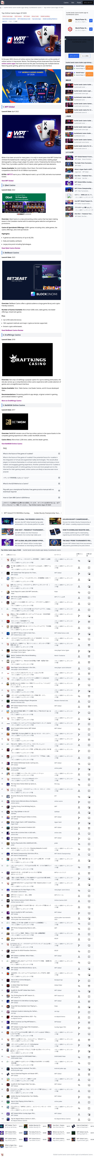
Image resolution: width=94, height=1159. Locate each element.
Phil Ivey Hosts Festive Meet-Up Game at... (24, 784)
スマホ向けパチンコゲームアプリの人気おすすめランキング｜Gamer (31, 723)
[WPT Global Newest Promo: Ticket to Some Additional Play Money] (69, 158)
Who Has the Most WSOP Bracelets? (22, 938)
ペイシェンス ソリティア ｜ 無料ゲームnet (23, 1079)
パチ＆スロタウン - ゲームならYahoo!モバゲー (24, 778)
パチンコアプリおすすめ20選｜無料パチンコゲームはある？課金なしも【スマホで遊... (30, 1033)
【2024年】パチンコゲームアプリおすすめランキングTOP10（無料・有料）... (31, 973)
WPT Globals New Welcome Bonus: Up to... (24, 968)
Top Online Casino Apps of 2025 (53, 7)
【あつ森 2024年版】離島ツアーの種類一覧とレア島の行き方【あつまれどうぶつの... (31, 711)
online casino (15, 803)
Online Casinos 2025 (17, 902)
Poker (79, 3)
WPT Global (10, 107)
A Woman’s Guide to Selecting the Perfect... (24, 1011)
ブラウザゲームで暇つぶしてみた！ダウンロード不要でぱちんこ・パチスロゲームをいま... (30, 1090)
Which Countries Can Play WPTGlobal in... (23, 1022)
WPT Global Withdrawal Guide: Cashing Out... (25, 763)
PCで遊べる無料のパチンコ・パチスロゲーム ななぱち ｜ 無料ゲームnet (31, 566)
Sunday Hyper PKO (17, 1029)
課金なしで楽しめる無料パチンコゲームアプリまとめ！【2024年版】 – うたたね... (31, 615)
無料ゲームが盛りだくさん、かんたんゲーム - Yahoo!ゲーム (28, 1039)
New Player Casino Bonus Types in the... (23, 650)
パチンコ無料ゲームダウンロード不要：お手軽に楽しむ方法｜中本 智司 (31, 750)
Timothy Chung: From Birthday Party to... (23, 806)
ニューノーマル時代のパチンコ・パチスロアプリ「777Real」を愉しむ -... (30, 757)
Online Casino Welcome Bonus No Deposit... (24, 801)
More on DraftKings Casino (11, 401)
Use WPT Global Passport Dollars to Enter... (24, 817)
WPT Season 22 (15, 997)
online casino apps (8, 64)
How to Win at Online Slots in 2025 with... (23, 832)
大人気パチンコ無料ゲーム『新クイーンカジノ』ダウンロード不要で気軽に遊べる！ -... (30, 644)
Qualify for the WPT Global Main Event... (23, 990)
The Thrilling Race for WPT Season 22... (23, 995)
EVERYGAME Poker (16, 1058)
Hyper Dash (78, 172)
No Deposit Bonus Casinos (19, 1120)
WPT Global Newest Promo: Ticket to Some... (24, 706)
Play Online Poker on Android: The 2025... (23, 1068)
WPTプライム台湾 (16, 599)
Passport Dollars (86, 203)
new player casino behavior (19, 669)
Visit (3, 181)
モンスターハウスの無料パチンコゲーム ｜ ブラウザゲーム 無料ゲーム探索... (30, 603)
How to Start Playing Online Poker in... (22, 1101)
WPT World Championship (19, 855)
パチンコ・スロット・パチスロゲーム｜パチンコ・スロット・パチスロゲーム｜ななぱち (30, 790)
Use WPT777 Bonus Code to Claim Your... (23, 633)
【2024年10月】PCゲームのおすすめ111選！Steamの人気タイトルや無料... (31, 883)
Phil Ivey (13, 786)
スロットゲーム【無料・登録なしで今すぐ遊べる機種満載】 (28, 933)
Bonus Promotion (86, 159)
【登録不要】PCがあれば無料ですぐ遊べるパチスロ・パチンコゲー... (31, 733)
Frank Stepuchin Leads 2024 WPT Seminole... (24, 591)
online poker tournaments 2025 (20, 919)
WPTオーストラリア (17, 874)
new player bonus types (18, 652)
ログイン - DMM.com (17, 690)
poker (13, 845)
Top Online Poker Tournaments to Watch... (24, 917)
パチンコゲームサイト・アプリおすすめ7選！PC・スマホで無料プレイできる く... (31, 866)
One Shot (84, 178)
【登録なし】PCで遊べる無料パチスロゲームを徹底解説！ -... (29, 923)
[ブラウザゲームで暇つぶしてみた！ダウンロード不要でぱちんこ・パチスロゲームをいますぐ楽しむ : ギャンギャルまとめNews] (69, 208)
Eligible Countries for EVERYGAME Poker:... (24, 1056)
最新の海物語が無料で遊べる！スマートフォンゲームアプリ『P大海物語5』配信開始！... (30, 627)
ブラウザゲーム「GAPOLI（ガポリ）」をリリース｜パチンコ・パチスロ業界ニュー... (31, 1107)
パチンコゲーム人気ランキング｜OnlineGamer (25, 1044)
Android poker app (17, 1070)
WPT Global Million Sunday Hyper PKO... (23, 1113)
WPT (76, 191)
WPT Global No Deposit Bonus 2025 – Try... (24, 1016)
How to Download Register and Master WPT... (25, 1073)
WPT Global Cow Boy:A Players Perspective (24, 700)
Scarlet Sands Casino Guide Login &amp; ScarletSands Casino (23, 7)
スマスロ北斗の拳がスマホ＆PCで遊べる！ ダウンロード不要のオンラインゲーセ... (31, 906)
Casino (66, 3)
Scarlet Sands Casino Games (81, 106)
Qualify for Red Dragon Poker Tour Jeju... (23, 1084)
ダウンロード (88, 2)
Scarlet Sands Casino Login (81, 93)
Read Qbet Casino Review (11, 248)
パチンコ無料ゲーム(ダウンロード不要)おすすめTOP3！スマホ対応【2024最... (30, 1062)
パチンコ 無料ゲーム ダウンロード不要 (22, 562)
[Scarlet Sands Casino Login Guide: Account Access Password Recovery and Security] (69, 92)
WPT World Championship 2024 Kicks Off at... (25, 853)
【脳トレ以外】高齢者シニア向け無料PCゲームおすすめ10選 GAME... (31, 877)
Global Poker (15, 987)
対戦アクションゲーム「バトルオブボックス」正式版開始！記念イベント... (31, 578)
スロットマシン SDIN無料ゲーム (20, 621)
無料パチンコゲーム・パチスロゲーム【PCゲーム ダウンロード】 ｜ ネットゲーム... (30, 585)
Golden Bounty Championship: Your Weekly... (25, 1096)
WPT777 (10, 174)
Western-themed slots (18, 702)
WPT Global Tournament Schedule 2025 (23, 827)
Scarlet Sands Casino (79, 87)
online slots (14, 834)
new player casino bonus (18, 891)
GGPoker (13, 813)
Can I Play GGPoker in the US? (20, 811)
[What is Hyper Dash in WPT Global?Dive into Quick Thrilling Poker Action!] (69, 170)
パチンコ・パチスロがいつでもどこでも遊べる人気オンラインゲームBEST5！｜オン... (30, 1050)
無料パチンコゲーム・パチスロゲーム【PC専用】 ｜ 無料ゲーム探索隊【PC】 (30, 560)
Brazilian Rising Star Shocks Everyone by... (24, 796)
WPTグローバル (15, 897)
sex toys (13, 1013)
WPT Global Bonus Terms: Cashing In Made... (25, 838)
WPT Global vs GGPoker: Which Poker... (23, 956)
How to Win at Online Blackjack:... (21, 980)
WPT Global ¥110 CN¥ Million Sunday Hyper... (25, 1001)
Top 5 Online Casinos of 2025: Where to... (23, 900)
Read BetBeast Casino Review (12, 330)
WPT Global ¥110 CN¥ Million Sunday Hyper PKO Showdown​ (16, 513)
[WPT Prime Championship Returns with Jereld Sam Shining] (69, 189)
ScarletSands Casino (79, 100)
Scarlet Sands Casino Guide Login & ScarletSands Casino (75, 1154)
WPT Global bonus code (18, 635)
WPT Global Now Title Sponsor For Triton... (24, 573)
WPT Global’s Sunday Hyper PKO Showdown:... (25, 1027)
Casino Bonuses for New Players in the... (23, 889)
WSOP (13, 940)
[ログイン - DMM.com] (69, 196)
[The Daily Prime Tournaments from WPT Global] (69, 164)
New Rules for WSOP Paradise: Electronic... (24, 950)
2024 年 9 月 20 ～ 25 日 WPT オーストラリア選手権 (26, 872)
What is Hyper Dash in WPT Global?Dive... (23, 822)
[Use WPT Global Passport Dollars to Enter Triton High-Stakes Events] (69, 202)
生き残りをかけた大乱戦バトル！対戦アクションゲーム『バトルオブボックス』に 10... (30, 684)
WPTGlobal (14, 1023)
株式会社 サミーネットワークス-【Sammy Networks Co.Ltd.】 (29, 848)
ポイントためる (15, 739)
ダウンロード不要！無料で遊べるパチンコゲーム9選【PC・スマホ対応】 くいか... (30, 859)
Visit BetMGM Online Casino (12, 444)
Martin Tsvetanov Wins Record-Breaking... (24, 655)
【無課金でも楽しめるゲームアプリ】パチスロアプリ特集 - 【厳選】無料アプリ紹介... (30, 961)
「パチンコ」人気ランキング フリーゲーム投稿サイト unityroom (30, 678)
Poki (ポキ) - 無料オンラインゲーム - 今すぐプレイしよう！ (28, 744)
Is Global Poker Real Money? (19, 985)
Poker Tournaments (83, 191)
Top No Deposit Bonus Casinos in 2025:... (23, 1118)
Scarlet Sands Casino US (80, 112)
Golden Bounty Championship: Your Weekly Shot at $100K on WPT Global (46, 513)
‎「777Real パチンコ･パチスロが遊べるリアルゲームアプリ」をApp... (31, 609)
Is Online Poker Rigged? (18, 768)
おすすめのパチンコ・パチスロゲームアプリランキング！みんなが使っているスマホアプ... (30, 944)
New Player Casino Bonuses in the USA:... (23, 667)
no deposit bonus (16, 1018)
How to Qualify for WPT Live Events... (22, 912)
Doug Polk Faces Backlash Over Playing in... (24, 1006)
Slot (72, 3)
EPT (12, 798)
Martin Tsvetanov (16, 657)
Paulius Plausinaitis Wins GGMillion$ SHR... (24, 843)
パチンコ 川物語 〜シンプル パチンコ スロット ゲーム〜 (27, 773)
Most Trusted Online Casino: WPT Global (23, 728)
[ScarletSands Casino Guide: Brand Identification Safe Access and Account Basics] (69, 98)
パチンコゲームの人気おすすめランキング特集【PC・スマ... (28, 695)
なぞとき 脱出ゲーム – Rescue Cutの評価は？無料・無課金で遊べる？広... (30, 661)
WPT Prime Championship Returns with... (23, 928)
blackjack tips (15, 982)
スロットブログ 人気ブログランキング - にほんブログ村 (27, 673)
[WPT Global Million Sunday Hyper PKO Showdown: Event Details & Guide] (69, 183)
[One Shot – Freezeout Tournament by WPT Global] (69, 177)
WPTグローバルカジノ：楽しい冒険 (21, 895)
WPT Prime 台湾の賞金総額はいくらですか (23, 597)
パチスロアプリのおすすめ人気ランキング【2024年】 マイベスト (30, 638)
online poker (15, 770)
